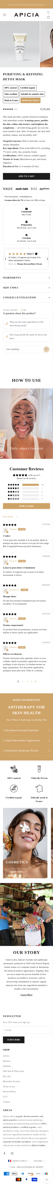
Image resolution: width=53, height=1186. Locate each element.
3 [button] (27, 681)
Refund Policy (9, 1091)
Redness (7, 1061)
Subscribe (13, 1040)
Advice (6, 1056)
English (38, 1161)
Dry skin (7, 1076)
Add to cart (26, 176)
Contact (6, 1102)
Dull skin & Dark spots (13, 1071)
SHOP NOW (16, 872)
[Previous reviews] (5, 259)
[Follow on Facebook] (4, 1153)
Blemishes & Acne (11, 1081)
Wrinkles (7, 1066)
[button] (26, 259)
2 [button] (22, 681)
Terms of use (9, 1086)
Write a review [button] (26, 506)
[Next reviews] (47, 259)
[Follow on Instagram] (12, 1153)
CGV (5, 1096)
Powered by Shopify (33, 1167)
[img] (9, 525)
